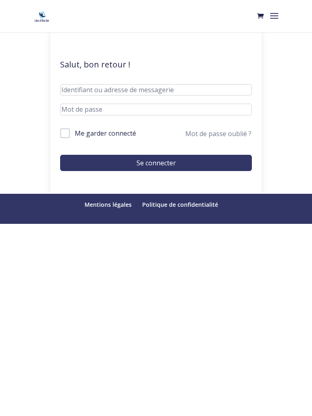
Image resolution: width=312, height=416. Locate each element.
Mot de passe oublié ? (218, 133)
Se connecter (156, 162)
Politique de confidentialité (180, 204)
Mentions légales (108, 204)
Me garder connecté (105, 133)
